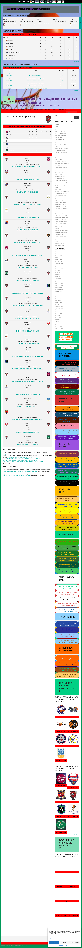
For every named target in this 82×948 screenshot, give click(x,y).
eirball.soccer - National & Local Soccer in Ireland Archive (67, 437)
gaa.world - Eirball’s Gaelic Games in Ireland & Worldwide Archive (67, 542)
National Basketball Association (62, 163)
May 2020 (58, 296)
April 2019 (58, 321)
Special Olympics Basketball (62, 152)
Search (56, 115)
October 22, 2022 (27, 398)
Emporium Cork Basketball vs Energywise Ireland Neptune (27, 356)
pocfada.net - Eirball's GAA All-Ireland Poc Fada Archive (67, 559)
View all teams (76, 763)
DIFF (47, 129)
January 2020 (59, 304)
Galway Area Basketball (61, 219)
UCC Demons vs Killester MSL (35, 75)
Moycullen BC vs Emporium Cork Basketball (27, 280)
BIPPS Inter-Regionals (60, 187)
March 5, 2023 (27, 208)
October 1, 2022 (27, 436)
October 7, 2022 (27, 423)
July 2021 (58, 270)
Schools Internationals (60, 150)
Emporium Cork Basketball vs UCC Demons (27, 331)
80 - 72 (61, 78)
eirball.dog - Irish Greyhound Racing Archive (67, 499)
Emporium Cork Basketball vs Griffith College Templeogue (27, 306)
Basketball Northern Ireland (62, 198)
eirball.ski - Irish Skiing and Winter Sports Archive (67, 599)
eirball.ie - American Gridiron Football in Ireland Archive (67, 363)
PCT (52, 37)
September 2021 (59, 268)
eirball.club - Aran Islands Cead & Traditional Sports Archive (67, 571)
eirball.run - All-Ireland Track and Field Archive (67, 587)
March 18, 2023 (9, 73)
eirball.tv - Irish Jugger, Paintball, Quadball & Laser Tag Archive (67, 669)
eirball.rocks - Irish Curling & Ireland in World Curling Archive (67, 610)
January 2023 (59, 252)
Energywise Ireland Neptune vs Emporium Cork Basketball (27, 419)
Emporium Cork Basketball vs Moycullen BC (27, 445)
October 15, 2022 (27, 410)
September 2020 (59, 289)
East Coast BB (59, 196)
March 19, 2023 (9, 75)
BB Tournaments (59, 154)
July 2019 (58, 315)
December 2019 (59, 306)
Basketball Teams (59, 137)
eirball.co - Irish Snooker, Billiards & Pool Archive (67, 483)
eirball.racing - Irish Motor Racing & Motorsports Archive (67, 528)
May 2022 (58, 257)
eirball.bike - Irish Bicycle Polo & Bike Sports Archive (67, 522)
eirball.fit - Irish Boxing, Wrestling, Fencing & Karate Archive (67, 593)
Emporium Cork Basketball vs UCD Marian (27, 407)
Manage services (52, 938)
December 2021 (59, 263)
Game (35, 70)
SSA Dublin (58, 189)
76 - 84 (61, 85)
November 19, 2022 (27, 360)
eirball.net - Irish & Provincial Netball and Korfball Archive (67, 426)
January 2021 (59, 281)
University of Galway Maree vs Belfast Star (35, 83)
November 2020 (59, 285)
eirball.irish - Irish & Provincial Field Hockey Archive (67, 420)
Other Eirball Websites (62, 109)
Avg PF (60, 37)
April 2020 (58, 298)
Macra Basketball (59, 234)
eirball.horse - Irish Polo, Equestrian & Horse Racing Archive (67, 516)
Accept (53, 942)
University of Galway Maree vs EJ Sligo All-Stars (35, 78)
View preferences (75, 942)
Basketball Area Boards (38, 109)
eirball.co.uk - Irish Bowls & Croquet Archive (67, 477)
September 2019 (59, 311)
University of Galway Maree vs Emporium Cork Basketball (27, 255)
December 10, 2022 (27, 335)
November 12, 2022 (27, 372)
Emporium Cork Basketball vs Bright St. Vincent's (27, 205)
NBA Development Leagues (62, 167)
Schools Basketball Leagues (62, 180)
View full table (76, 61)
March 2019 (58, 323)
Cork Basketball (59, 211)
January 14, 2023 (27, 297)
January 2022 (59, 261)
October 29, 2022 (27, 385)
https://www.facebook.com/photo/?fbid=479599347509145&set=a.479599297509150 (22, 454)
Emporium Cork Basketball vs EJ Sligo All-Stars (27, 242)
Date (9, 70)
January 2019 (59, 326)
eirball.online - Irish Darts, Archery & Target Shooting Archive (67, 604)
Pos (4, 37)
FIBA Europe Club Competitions (62, 146)
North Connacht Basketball (61, 221)
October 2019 (59, 310)
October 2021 (59, 266)
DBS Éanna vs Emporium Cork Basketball (35, 73)
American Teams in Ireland (61, 161)
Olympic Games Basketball (61, 144)
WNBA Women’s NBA (60, 165)
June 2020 (58, 295)
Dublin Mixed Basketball (61, 236)
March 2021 (58, 278)
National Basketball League (61, 129)
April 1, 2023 (8, 88)
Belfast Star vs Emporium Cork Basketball (27, 268)
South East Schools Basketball (62, 191)
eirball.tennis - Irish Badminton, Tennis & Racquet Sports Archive (67, 471)
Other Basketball (47, 109)
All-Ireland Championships (61, 133)
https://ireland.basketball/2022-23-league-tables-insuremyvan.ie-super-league (20, 471)
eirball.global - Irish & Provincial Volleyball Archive (67, 392)
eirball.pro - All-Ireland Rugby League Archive (67, 454)
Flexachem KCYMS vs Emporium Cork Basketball (27, 394)
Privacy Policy (67, 945)
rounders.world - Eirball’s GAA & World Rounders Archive (67, 553)
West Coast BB (59, 210)
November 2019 (59, 308)
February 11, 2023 (27, 259)
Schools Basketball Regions (61, 185)
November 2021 (59, 265)
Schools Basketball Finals (61, 176)
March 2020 (58, 300)
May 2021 (58, 274)
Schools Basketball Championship (63, 182)
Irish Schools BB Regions (61, 183)
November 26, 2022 (27, 347)
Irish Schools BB (29, 109)
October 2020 (59, 287)
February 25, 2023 (27, 234)
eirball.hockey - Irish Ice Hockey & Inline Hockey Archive (67, 375)
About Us (54, 109)
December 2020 (59, 283)
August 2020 (59, 291)
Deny (64, 942)
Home (4, 109)
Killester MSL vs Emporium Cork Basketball (27, 217)
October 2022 (59, 255)
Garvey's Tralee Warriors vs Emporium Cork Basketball (27, 369)
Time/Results (61, 70)
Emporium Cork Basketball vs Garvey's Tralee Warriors (27, 293)
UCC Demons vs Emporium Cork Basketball (35, 85)
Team (7, 37)
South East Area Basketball (61, 208)
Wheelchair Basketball (60, 226)
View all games (76, 90)
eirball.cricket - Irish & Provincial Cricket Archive (67, 414)
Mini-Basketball (59, 238)
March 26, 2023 (9, 85)
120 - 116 (61, 75)
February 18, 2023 (27, 246)
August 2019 (59, 313)
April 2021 (58, 276)
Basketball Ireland (12, 109)
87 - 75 (61, 83)
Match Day (73, 70)
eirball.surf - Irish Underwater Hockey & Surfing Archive (67, 658)
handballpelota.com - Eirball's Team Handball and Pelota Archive (67, 635)
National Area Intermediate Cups (63, 135)
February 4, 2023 (27, 271)
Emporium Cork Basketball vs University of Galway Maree (35, 88)
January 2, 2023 (27, 309)
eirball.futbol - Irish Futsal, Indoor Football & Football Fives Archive (67, 465)
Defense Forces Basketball (61, 232)
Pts (76, 37)
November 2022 (59, 253)
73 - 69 (61, 80)
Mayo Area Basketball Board (62, 217)
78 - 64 (61, 88)
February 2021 (59, 280)
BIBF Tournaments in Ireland (62, 156)
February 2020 (59, 302)
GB (32, 129)
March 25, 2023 (9, 83)
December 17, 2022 (27, 322)
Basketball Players (60, 139)
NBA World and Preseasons (62, 169)
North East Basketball (60, 200)
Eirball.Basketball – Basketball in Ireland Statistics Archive (46, 101)
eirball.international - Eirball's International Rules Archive (67, 565)
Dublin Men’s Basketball (61, 204)
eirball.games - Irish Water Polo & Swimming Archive (67, 505)
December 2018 (59, 328)
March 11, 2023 (27, 196)
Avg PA (69, 37)
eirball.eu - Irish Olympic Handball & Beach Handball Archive (67, 624)
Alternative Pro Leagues (61, 170)
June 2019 (58, 317)
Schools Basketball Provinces (62, 193)
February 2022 (59, 259)
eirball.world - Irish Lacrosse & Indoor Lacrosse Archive (67, 386)
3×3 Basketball (59, 228)
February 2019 (59, 324)
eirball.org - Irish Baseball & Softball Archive (67, 369)
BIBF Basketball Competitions (62, 148)
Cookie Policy (61, 945)
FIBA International (21, 109)
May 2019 (58, 319)
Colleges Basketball (60, 174)
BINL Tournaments (60, 157)
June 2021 (58, 272)
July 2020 (58, 293)
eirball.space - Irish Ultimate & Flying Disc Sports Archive (67, 663)
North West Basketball (61, 223)
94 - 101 (61, 73)
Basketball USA (59, 159)
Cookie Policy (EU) (60, 243)
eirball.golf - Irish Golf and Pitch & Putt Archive (67, 431)
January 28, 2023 (27, 284)
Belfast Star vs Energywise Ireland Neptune (35, 80)
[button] (79, 929)
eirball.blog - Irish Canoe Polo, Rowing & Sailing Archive (67, 511)
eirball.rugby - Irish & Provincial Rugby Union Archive (67, 408)
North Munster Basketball (61, 215)
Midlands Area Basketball (61, 206)
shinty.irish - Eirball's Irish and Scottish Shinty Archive (67, 630)
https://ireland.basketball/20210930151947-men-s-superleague (17, 475)
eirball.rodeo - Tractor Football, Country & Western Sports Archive (67, 675)
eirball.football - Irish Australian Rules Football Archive (67, 459)
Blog (7, 109)
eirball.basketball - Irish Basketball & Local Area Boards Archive (67, 380)
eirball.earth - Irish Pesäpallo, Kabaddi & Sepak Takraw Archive (67, 641)
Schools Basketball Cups (61, 178)
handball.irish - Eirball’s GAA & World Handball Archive (67, 547)
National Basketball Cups (61, 131)
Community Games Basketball (62, 230)
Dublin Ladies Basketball (61, 202)
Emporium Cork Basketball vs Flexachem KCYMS (27, 318)
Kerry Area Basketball (60, 213)
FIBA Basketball (59, 142)
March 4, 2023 (27, 221)
